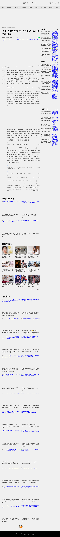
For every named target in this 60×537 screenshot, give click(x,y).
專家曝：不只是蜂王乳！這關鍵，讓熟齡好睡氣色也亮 (7, 256)
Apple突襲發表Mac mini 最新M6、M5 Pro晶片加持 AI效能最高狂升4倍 (30, 388)
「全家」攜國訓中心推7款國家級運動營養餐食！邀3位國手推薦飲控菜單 (10, 482)
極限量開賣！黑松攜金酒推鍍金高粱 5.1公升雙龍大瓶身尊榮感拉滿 (30, 481)
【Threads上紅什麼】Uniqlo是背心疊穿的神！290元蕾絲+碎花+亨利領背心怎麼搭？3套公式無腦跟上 (46, 136)
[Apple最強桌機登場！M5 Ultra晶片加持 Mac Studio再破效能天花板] (30, 361)
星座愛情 (51, 7)
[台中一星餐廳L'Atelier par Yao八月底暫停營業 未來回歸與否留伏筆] (11, 455)
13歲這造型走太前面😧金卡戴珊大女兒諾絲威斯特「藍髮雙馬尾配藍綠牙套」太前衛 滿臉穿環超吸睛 (30, 332)
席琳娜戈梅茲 (14, 180)
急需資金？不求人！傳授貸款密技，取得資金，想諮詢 (33, 270)
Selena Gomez (33, 180)
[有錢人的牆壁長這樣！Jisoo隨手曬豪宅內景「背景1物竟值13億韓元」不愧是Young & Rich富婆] (11, 342)
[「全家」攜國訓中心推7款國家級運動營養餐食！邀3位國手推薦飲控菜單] (11, 474)
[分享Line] (3, 75)
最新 (3, 7)
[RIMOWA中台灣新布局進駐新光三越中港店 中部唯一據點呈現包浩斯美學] (55, 119)
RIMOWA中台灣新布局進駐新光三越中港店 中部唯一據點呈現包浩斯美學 (20, 256)
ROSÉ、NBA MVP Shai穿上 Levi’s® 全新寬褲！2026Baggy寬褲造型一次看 (46, 125)
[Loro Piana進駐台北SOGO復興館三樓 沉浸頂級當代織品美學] (11, 207)
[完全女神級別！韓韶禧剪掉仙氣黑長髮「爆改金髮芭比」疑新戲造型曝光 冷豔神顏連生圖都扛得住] (11, 361)
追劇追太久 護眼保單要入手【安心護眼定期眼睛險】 (7, 285)
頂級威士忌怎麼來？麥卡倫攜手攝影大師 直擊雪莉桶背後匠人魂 (30, 500)
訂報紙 (42, 533)
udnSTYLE (4, 27)
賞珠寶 (36, 7)
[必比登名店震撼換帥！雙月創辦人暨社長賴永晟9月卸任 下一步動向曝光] (30, 342)
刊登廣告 (8, 533)
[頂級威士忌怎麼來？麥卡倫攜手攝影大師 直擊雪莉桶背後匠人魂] (30, 492)
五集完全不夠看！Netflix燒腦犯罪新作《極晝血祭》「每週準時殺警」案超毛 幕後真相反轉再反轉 (46, 95)
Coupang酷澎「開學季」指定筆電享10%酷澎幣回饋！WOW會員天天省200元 (30, 444)
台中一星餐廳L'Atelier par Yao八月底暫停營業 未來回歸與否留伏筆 (11, 462)
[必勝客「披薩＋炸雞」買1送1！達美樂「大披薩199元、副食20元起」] (11, 399)
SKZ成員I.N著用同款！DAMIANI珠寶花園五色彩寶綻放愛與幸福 (10, 443)
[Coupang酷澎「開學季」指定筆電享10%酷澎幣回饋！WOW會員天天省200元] (30, 436)
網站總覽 (52, 533)
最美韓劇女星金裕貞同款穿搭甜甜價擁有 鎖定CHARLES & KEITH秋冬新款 (11, 234)
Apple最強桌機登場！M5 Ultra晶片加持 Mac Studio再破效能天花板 (30, 369)
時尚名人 (9, 7)
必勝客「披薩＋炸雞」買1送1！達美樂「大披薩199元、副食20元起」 (11, 406)
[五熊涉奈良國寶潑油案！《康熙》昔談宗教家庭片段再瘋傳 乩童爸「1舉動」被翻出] (11, 511)
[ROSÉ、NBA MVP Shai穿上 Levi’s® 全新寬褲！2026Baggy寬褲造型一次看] (55, 124)
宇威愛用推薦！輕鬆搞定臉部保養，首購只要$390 (7, 270)
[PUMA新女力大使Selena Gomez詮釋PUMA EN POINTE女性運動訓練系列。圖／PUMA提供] (21, 52)
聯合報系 (38, 533)
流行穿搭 (16, 7)
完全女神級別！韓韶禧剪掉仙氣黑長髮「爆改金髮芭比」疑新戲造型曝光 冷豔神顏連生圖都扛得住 (11, 369)
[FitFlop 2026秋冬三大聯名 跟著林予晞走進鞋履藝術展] (30, 455)
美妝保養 (24, 7)
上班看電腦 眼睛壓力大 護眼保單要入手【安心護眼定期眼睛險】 (33, 256)
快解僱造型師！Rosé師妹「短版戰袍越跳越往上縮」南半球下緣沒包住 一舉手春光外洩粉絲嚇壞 (20, 285)
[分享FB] (3, 70)
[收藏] (3, 79)
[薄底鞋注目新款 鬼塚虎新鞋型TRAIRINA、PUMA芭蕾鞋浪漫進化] (30, 417)
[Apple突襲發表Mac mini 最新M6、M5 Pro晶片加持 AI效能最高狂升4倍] (30, 380)
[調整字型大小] (3, 83)
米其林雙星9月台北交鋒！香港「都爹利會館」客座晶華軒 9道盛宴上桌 (10, 331)
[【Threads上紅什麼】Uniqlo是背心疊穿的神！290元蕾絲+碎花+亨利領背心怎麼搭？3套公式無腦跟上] (55, 135)
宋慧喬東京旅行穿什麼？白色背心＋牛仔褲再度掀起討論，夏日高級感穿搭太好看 (33, 285)
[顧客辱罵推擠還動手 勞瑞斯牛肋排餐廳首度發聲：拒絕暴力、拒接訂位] (30, 399)
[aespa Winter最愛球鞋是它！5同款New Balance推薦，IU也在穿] (55, 130)
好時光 (30, 7)
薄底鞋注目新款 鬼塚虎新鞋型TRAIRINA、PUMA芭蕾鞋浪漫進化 (30, 425)
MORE (56, 29)
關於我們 (47, 533)
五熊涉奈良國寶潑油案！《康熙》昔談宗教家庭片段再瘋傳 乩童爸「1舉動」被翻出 (11, 519)
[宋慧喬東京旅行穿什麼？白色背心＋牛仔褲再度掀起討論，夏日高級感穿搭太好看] (55, 141)
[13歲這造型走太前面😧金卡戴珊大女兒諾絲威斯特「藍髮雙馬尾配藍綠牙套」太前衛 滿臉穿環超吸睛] (30, 324)
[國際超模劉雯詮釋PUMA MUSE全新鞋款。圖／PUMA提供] (23, 86)
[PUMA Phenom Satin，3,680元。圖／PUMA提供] (23, 171)
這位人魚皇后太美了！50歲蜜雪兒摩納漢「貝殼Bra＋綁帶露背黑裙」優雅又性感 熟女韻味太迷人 (10, 313)
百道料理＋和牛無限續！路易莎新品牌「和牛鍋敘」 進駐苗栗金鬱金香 (30, 312)
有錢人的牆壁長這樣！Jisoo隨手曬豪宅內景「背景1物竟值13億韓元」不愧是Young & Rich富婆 (10, 351)
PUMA (9, 180)
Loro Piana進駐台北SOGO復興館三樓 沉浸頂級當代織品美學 (11, 215)
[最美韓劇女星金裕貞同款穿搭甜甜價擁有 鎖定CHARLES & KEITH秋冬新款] (11, 226)
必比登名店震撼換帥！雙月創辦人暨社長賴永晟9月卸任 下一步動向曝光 (30, 350)
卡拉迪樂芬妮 (25, 180)
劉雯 (20, 180)
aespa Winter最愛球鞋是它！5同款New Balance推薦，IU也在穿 (46, 130)
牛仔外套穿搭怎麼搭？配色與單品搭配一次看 (46, 112)
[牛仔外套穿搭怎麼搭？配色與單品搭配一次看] (30, 226)
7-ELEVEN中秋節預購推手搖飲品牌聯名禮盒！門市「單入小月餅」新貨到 (11, 501)
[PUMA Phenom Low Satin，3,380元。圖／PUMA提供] (23, 175)
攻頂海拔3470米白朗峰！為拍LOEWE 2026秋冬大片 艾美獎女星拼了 (30, 215)
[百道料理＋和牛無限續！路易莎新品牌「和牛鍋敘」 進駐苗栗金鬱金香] (30, 305)
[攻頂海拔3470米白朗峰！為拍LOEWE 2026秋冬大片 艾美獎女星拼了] (30, 207)
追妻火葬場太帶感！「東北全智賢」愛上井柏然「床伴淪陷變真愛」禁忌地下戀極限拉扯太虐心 (20, 270)
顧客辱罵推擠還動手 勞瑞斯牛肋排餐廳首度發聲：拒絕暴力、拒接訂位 (30, 406)
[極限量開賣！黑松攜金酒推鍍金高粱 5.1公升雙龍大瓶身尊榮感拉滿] (30, 474)
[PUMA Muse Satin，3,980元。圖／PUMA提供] (23, 142)
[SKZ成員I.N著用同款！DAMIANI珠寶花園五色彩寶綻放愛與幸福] (11, 436)
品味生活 (43, 7)
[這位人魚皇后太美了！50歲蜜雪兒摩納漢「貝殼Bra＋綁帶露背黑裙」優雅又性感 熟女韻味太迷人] (11, 305)
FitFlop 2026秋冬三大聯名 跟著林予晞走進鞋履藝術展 (30, 462)
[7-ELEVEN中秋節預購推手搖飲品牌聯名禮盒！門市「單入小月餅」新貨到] (11, 492)
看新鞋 (13, 27)
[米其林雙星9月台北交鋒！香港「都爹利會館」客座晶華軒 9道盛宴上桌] (11, 324)
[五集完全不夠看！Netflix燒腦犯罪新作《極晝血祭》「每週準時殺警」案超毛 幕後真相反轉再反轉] (55, 94)
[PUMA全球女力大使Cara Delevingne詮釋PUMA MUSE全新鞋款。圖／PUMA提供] (23, 165)
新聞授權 (19, 533)
